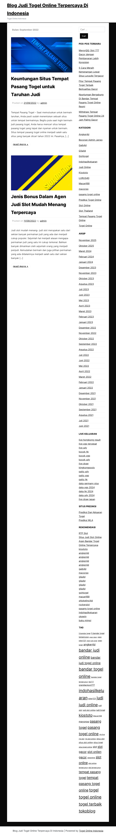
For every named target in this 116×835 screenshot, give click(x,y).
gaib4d (82, 568)
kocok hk (84, 451)
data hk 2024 (86, 491)
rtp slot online (90, 739)
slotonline (91, 758)
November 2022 (87, 333)
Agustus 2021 (86, 415)
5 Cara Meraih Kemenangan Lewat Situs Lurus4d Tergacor (91, 71)
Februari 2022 (86, 382)
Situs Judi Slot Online (90, 537)
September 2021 (87, 409)
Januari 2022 (86, 387)
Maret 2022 (85, 376)
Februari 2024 (86, 256)
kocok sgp (84, 455)
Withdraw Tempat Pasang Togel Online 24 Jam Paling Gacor (91, 115)
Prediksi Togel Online (90, 199)
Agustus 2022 (86, 349)
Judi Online (85, 167)
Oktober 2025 (86, 245)
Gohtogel (84, 156)
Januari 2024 (86, 262)
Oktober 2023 (86, 278)
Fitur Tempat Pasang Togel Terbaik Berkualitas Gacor (90, 85)
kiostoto (83, 549)
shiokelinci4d (86, 600)
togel (94, 790)
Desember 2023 (87, 267)
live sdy (83, 447)
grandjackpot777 (87, 685)
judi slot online (89, 710)
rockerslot (84, 604)
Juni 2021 (84, 426)
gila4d (82, 576)
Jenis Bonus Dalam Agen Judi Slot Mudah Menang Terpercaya (38, 204)
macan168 (84, 596)
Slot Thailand (86, 210)
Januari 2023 (86, 322)
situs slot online (86, 742)
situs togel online (85, 747)
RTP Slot (83, 533)
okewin (82, 616)
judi (100, 697)
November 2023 (87, 273)
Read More (20, 144)
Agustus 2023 (86, 284)
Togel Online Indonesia (91, 830)
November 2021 (87, 398)
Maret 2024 (85, 251)
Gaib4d (83, 145)
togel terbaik (90, 804)
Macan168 (84, 183)
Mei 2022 (84, 365)
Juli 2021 (83, 420)
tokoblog (87, 811)
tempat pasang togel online (89, 783)
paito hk (83, 479)
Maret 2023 (85, 311)
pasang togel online (89, 194)
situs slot (100, 739)
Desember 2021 (87, 393)
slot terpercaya (94, 767)
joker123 (92, 698)
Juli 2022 (84, 355)
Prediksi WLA (86, 520)
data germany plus (89, 483)
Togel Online (85, 225)
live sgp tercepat (88, 443)
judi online (88, 704)
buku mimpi (85, 620)
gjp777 (91, 682)
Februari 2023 (86, 316)
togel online (90, 797)
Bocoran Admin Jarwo (91, 139)
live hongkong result (90, 439)
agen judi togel (92, 641)
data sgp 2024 (87, 487)
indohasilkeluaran (88, 161)
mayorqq (83, 189)
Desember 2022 (87, 327)
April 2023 (84, 305)
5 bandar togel (85, 633)
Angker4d (84, 134)
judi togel (100, 710)
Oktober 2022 (86, 338)
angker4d (84, 553)
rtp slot (81, 739)
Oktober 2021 (86, 404)
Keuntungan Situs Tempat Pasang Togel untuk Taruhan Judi (40, 86)
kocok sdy (84, 459)
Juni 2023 (84, 294)
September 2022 (88, 344)
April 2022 (84, 371)
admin (43, 102)
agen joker (93, 637)
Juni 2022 (84, 360)
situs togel (98, 742)
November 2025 (87, 240)
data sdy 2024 (86, 495)
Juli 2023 (84, 289)
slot (95, 746)
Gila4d (82, 150)
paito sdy (84, 471)
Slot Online (84, 205)
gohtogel (83, 592)
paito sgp (84, 475)
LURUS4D (84, 178)
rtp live (102, 734)
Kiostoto (83, 172)
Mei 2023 (84, 300)
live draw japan (87, 499)
